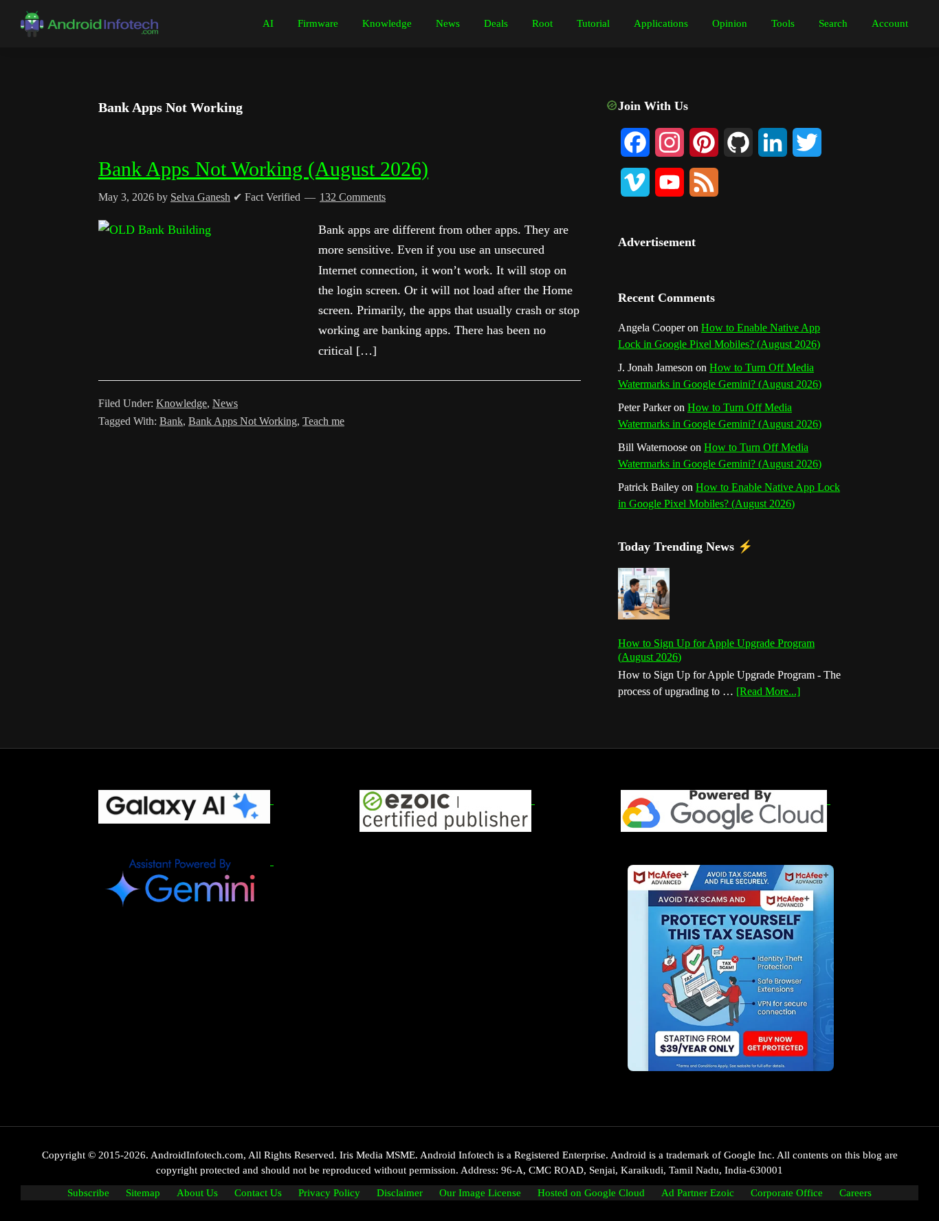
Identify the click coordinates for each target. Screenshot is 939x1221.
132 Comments (353, 197)
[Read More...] (768, 692)
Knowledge (181, 403)
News (225, 403)
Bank (171, 421)
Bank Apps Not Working (242, 421)
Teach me (323, 421)
